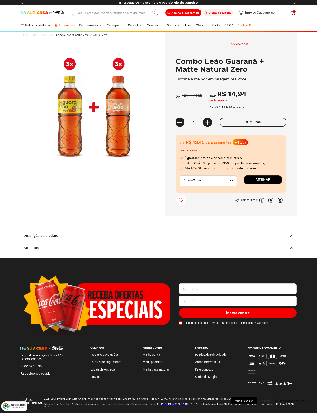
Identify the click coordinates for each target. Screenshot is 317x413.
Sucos (171, 25)
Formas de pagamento (105, 362)
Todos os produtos (37, 25)
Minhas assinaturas (156, 369)
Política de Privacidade (211, 355)
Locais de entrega (102, 369)
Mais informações (175, 405)
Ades (187, 25)
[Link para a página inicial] (25, 35)
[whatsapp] (280, 200)
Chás (199, 25)
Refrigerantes (88, 25)
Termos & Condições (222, 322)
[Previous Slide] (22, 3)
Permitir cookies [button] (243, 400)
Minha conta (151, 355)
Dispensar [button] (265, 400)
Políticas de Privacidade (254, 322)
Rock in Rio (245, 25)
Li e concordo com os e (226, 322)
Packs (216, 25)
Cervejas (113, 25)
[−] (180, 122)
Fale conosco (204, 369)
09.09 (228, 25)
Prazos (95, 377)
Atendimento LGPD (208, 362)
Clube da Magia (206, 377)
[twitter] (271, 200)
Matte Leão (47, 35)
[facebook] (262, 200)
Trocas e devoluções (104, 355)
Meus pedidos (152, 362)
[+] (207, 122)
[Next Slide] (295, 3)
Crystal (133, 25)
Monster (152, 25)
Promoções (67, 25)
